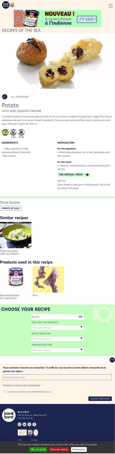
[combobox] (57, 328)
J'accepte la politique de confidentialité (29, 391)
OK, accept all (38, 449)
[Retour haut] (112, 360)
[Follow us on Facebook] (34, 424)
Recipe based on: (41, 333)
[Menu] (111, 6)
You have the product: (45, 322)
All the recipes (20, 96)
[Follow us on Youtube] (29, 424)
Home (20, 440)
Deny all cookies (59, 449)
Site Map (34, 440)
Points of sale (11, 208)
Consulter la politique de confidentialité (21, 385)
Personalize (79, 449)
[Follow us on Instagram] (19, 424)
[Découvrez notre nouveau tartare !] (57, 18)
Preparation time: (42, 344)
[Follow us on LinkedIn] (24, 424)
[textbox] (57, 328)
